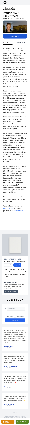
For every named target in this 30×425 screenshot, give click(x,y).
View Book (8, 265)
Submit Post (15, 320)
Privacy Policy (10, 417)
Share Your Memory (10, 291)
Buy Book (17, 265)
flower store (18, 211)
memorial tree (8, 208)
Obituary (7, 42)
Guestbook (21, 42)
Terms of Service (19, 417)
